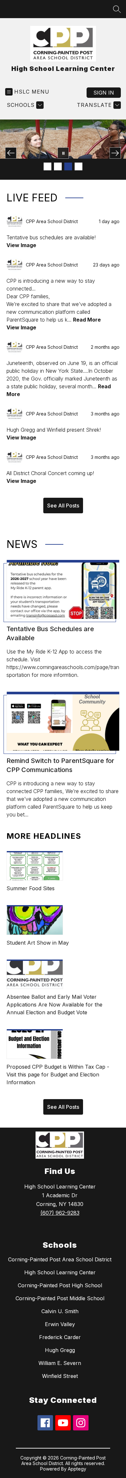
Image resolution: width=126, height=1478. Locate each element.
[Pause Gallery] (63, 153)
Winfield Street (60, 1376)
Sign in (103, 92)
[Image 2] (58, 166)
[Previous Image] (10, 153)
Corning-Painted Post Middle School (60, 1298)
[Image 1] (47, 166)
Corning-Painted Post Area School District (59, 1259)
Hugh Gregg (60, 1350)
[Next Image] (115, 153)
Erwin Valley (60, 1324)
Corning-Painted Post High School (60, 1285)
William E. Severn (59, 1363)
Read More (87, 319)
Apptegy (77, 1469)
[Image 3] (68, 166)
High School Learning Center (60, 1272)
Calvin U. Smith (60, 1311)
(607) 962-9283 (59, 1213)
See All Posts (63, 505)
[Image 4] (78, 166)
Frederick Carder (60, 1337)
